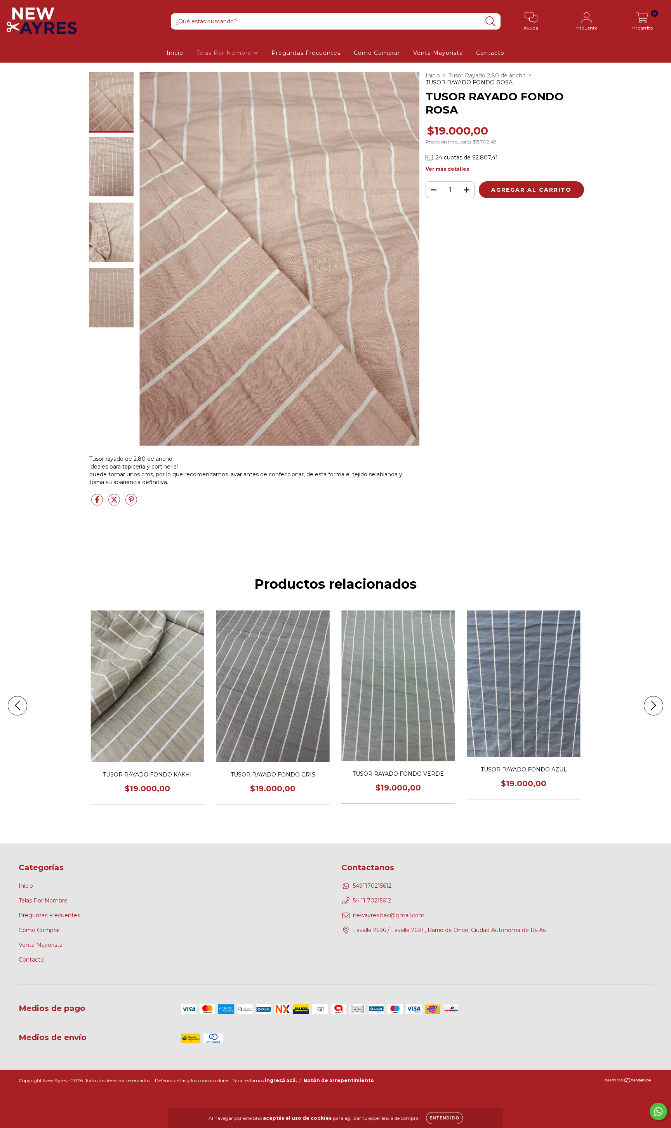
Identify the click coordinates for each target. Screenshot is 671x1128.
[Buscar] (491, 21)
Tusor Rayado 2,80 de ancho (487, 75)
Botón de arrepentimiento (339, 1080)
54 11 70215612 (372, 900)
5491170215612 (372, 885)
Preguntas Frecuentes (306, 52)
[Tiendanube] (628, 1081)
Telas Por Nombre (225, 52)
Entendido (444, 1118)
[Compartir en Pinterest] (131, 503)
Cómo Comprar (377, 52)
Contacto (490, 52)
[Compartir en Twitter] (115, 503)
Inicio (175, 52)
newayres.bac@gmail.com (388, 915)
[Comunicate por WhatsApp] (658, 1111)
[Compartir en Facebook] (97, 503)
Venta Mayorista (438, 52)
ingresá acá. (281, 1080)
